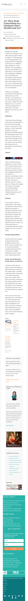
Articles (9, 13)
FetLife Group (9, 379)
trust (22, 38)
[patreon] (16, 598)
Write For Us (4, 589)
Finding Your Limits (13, 458)
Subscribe (14, 548)
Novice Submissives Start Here (11, 524)
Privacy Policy (4, 583)
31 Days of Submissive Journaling (12, 526)
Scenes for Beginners (14, 456)
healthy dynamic (9, 36)
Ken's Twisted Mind (8, 565)
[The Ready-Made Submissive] (17, 327)
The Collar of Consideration (8, 325)
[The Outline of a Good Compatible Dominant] (9, 344)
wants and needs (9, 40)
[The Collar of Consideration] (8, 322)
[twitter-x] (16, 596)
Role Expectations (16, 38)
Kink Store (15, 567)
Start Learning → (10, 425)
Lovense (17, 565)
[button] (21, 4)
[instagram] (9, 596)
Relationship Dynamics (17, 13)
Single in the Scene (8, 522)
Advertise (4, 591)
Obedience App (7, 567)
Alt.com (12, 563)
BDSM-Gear (18, 563)
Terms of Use (4, 585)
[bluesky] (12, 596)
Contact (3, 593)
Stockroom (6, 563)
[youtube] (19, 596)
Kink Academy (15, 561)
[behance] (12, 598)
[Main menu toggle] (25, 4)
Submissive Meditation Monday (11, 518)
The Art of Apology (8, 520)
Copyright (4, 587)
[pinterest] (22, 596)
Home (5, 13)
